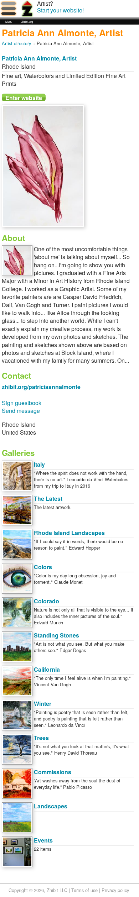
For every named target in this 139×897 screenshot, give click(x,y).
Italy (39, 464)
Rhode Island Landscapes (69, 533)
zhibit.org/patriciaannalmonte (41, 387)
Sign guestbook (21, 403)
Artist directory (16, 43)
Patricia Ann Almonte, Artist (39, 58)
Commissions (52, 772)
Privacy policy (115, 890)
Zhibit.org (27, 21)
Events (43, 840)
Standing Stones (56, 635)
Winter (42, 703)
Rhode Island (19, 66)
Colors (43, 567)
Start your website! (60, 10)
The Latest (48, 498)
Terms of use (84, 890)
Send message (21, 410)
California (47, 669)
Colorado (46, 601)
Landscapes (50, 806)
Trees (41, 738)
